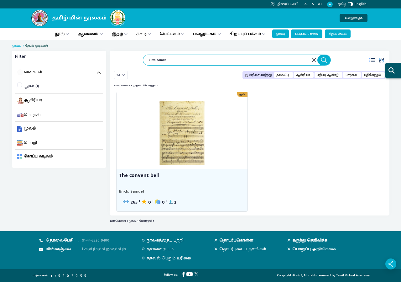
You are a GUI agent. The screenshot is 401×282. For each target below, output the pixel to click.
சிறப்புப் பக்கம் (245, 34)
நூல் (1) (31, 86)
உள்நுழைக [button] (353, 18)
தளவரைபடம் (160, 249)
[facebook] (184, 274)
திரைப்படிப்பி (287, 4)
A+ (320, 4)
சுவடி (141, 34)
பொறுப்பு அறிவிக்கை (314, 249)
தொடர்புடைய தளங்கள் (242, 249)
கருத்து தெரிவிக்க (309, 240)
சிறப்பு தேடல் (337, 33)
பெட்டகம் (170, 34)
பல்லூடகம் (204, 34)
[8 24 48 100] (121, 75)
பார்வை (351, 74)
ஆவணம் (89, 34)
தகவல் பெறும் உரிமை (169, 258)
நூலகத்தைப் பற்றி (165, 240)
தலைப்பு (282, 74)
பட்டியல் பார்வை (307, 33)
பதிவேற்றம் (372, 74)
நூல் (60, 34)
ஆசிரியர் (303, 74)
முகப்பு (280, 33)
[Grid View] (381, 59)
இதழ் (117, 34)
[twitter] (197, 274)
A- (306, 4)
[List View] (372, 59)
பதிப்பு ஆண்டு (327, 74)
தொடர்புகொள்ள (236, 240)
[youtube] (190, 274)
